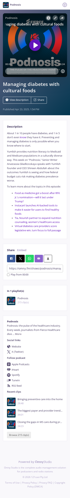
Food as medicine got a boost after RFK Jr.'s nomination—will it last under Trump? (37, 197)
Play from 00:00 (19, 275)
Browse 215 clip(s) (19, 435)
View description (19, 100)
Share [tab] (11, 250)
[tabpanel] (35, 182)
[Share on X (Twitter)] (20, 258)
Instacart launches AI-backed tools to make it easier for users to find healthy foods (37, 209)
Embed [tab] (21, 250)
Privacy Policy (29, 482)
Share (41, 100)
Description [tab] (14, 126)
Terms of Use (12, 482)
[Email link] (39, 258)
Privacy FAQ (45, 482)
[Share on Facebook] (11, 258)
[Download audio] (48, 258)
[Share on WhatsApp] (29, 258)
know (23, 137)
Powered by (26, 462)
